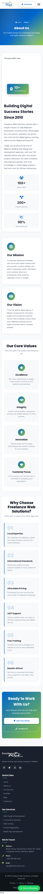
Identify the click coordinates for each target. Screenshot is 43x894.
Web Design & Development (14, 816)
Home (19, 22)
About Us (7, 786)
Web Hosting (8, 824)
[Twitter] (9, 768)
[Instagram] (15, 768)
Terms (21, 883)
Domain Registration (11, 828)
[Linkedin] (20, 768)
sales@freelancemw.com (15, 866)
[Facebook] (4, 768)
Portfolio (7, 793)
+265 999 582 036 (13, 859)
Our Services (8, 790)
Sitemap (30, 883)
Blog (5, 797)
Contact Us (23, 729)
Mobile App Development (13, 832)
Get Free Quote (23, 721)
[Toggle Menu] (39, 4)
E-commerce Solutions (12, 820)
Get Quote (28, 4)
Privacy (13, 883)
